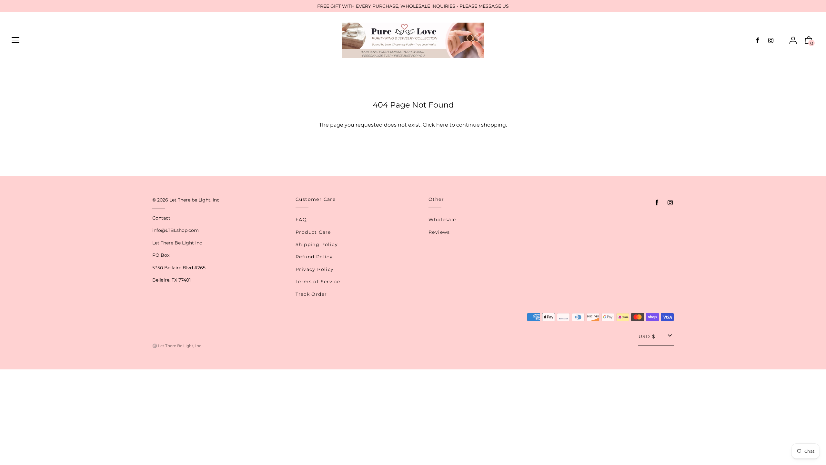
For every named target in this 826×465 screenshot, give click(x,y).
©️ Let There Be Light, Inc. (177, 345)
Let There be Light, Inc (194, 200)
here (442, 125)
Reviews (439, 232)
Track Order (311, 294)
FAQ (301, 219)
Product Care (313, 232)
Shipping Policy (317, 244)
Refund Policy (314, 257)
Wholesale (442, 219)
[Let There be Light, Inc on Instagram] (770, 40)
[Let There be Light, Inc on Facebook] (757, 40)
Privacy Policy (315, 269)
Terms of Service (318, 281)
